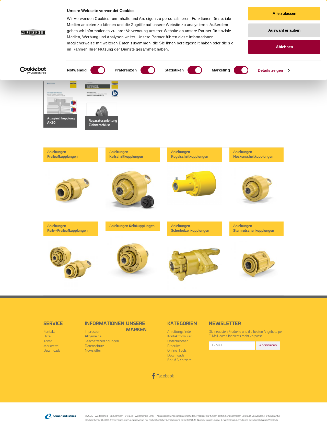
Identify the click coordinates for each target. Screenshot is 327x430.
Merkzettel (51, 346)
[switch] (148, 70)
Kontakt (49, 332)
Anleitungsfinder (179, 332)
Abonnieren (268, 345)
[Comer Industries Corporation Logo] (60, 416)
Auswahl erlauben (284, 30)
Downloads (51, 350)
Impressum (93, 332)
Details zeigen (270, 70)
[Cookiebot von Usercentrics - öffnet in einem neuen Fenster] (33, 70)
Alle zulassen (284, 13)
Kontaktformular (179, 336)
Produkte (174, 346)
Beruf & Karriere (179, 360)
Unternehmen (178, 341)
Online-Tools (176, 350)
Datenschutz (94, 346)
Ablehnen (284, 47)
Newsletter (93, 350)
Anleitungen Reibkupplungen (132, 226)
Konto (47, 341)
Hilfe (47, 336)
